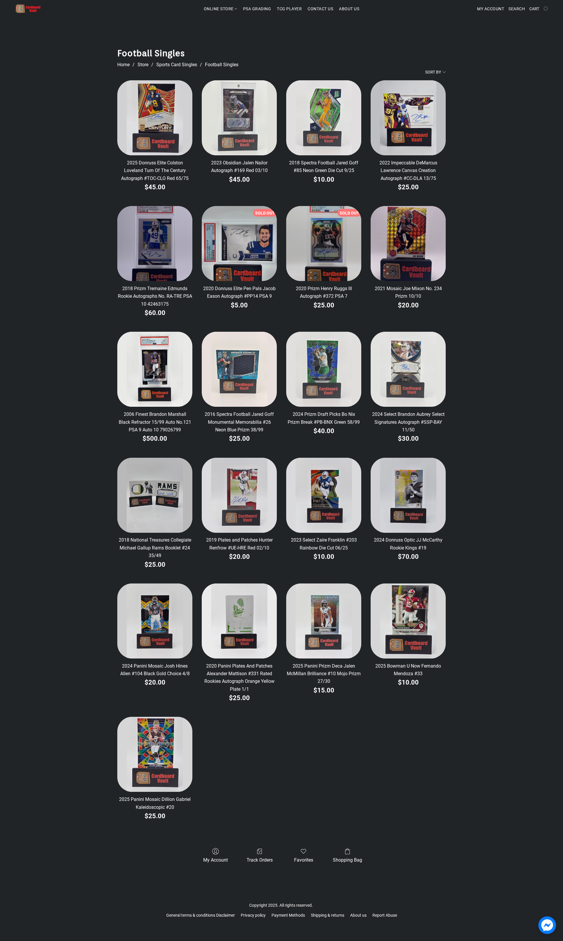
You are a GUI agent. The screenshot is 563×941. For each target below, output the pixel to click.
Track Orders (260, 860)
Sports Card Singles (176, 64)
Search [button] (516, 8)
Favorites (303, 860)
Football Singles (221, 64)
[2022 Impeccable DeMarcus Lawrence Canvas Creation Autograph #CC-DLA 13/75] (408, 117)
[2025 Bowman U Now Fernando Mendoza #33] (408, 620)
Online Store (219, 8)
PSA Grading (257, 8)
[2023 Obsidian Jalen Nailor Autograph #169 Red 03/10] (239, 117)
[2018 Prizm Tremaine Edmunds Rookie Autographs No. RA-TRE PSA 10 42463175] (154, 243)
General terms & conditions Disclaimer (200, 915)
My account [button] (490, 8)
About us (358, 915)
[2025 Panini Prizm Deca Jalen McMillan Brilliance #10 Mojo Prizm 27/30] (323, 620)
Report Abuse (384, 915)
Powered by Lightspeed (281, 925)
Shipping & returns (327, 915)
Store (143, 64)
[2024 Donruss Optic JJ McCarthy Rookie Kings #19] (408, 495)
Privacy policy (253, 915)
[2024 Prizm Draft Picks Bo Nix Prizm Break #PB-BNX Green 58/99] (323, 369)
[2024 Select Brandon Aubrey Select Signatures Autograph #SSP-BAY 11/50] (408, 369)
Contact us (320, 8)
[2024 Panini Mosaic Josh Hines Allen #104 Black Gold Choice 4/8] (154, 620)
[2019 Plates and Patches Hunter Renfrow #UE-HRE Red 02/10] (239, 495)
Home (123, 64)
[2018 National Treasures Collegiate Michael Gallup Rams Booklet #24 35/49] (154, 495)
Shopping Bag (347, 860)
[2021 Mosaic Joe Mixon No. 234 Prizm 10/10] (408, 243)
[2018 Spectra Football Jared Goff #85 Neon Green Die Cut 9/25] (323, 117)
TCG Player (289, 8)
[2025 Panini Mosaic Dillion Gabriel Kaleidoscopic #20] (154, 754)
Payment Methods (288, 915)
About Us (349, 8)
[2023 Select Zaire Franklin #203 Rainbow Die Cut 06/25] (323, 495)
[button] (28, 9)
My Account (215, 860)
